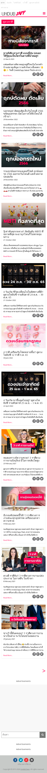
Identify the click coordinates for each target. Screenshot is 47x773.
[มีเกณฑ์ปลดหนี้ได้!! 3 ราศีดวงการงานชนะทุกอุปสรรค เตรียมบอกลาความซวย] (23, 488)
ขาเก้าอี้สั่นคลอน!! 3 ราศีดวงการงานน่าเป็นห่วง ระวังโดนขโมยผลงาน (23, 634)
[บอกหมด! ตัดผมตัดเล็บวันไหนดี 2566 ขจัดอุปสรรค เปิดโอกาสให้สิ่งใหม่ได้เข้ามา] (23, 83)
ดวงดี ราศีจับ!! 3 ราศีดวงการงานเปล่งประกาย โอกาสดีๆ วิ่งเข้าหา (23, 577)
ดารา (3, 3)
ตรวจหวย (4, 8)
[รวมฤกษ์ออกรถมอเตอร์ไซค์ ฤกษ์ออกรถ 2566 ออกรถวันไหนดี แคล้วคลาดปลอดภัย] (23, 144)
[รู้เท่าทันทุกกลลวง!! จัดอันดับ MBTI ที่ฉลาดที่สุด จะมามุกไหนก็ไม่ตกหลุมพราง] (23, 204)
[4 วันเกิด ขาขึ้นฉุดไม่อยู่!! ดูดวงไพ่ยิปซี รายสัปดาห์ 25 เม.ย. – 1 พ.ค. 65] (23, 373)
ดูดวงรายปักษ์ (34, 3)
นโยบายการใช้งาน (24, 764)
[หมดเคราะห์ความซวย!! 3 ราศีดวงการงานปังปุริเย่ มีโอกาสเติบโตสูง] (23, 430)
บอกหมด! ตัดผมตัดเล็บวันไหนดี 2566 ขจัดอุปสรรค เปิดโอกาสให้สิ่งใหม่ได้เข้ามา (23, 114)
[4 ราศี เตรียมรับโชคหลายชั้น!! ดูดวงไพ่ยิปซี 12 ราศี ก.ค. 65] (23, 325)
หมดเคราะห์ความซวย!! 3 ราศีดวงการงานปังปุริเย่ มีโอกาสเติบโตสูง (21, 459)
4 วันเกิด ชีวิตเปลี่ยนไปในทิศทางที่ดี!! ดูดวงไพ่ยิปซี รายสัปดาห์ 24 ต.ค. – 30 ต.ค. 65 (23, 295)
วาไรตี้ (25, 3)
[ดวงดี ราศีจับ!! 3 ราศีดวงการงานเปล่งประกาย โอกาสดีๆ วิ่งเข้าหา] (23, 548)
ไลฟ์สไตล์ (17, 3)
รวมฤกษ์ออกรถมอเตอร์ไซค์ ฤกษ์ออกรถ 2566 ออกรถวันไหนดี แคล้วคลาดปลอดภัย (23, 174)
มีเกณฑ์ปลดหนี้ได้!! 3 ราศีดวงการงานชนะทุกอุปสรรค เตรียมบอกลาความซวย (21, 518)
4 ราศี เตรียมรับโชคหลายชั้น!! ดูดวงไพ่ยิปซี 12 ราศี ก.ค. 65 (22, 353)
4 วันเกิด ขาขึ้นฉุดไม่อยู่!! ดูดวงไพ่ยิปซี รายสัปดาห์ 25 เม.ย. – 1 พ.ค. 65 (23, 401)
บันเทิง (9, 3)
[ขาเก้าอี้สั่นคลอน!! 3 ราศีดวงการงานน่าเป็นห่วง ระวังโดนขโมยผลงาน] (23, 606)
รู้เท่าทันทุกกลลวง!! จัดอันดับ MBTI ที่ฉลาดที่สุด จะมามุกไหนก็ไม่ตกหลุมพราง (23, 234)
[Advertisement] (23, 708)
